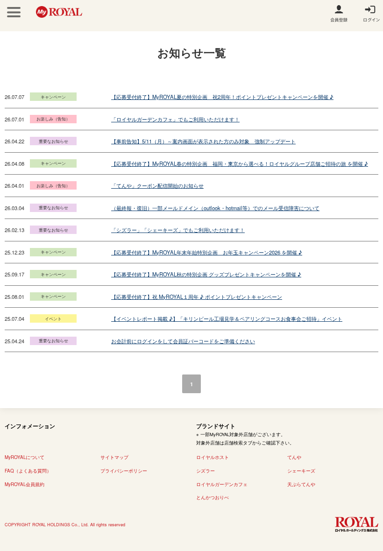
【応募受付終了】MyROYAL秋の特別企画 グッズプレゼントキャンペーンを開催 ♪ (206, 274)
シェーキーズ (301, 470)
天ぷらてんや (301, 484)
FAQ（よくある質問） (28, 470)
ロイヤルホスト (212, 457)
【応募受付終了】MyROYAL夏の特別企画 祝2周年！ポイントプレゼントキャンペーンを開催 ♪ (222, 96)
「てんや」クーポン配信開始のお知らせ (157, 185)
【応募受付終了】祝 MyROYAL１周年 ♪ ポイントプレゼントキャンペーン (196, 296)
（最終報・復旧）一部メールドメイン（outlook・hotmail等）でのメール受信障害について (215, 208)
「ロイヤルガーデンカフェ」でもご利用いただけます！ (175, 119)
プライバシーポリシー (123, 470)
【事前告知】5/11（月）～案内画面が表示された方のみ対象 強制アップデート (203, 141)
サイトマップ (114, 457)
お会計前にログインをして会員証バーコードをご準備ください (183, 341)
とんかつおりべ (212, 497)
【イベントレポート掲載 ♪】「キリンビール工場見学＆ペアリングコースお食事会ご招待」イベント (226, 318)
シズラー (205, 470)
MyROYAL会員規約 (24, 484)
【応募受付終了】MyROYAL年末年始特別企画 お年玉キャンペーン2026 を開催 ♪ (206, 252)
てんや (294, 457)
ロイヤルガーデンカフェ (222, 484)
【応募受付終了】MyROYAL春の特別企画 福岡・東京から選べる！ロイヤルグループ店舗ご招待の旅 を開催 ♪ (239, 163)
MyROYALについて (24, 457)
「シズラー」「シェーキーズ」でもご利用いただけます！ (178, 229)
